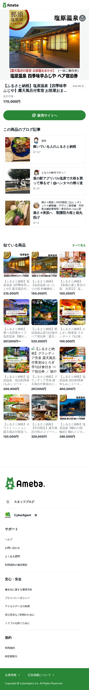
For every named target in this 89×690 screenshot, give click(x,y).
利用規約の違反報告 (16, 564)
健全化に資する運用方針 (18, 589)
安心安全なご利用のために (20, 614)
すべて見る (79, 245)
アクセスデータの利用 (17, 606)
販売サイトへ (47, 115)
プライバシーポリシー (17, 597)
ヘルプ (8, 539)
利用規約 (10, 647)
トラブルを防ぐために (17, 623)
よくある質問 (12, 556)
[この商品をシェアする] (82, 18)
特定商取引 (11, 656)
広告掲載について (39, 675)
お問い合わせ (12, 547)
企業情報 (11, 675)
